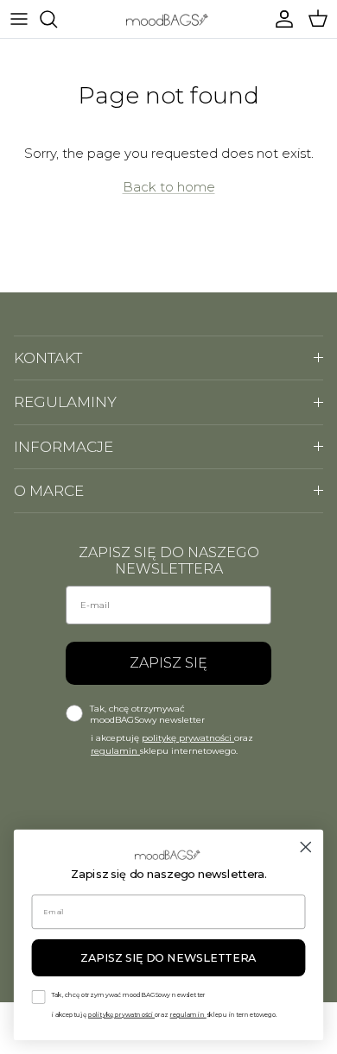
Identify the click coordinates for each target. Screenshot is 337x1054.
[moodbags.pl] (168, 18)
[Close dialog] (306, 847)
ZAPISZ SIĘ (168, 663)
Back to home (169, 187)
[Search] (57, 19)
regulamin (115, 750)
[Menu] (19, 19)
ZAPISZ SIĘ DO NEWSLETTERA (168, 957)
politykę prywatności (188, 737)
